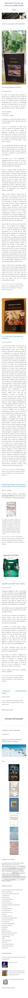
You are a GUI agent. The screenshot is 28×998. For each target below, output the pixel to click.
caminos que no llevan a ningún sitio (10, 893)
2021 (10, 864)
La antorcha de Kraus (7, 916)
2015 (12, 863)
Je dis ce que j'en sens (7, 912)
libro (11, 873)
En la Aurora (5, 906)
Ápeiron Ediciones (10, 471)
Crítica (22, 866)
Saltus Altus (4, 942)
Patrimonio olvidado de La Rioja (9, 932)
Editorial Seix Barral (14, 869)
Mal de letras (5, 927)
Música (24, 877)
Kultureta (4, 914)
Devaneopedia (5, 734)
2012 (3, 863)
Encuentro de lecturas (7, 908)
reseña (21, 285)
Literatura (22, 873)
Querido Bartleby (6, 936)
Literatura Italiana (12, 877)
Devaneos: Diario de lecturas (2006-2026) (14, 4)
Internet (4, 873)
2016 (15, 863)
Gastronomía (16, 871)
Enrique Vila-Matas (6, 910)
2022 (17, 284)
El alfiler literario (5, 897)
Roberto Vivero (5, 287)
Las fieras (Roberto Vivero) (11, 87)
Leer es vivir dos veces (7, 919)
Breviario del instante (7, 891)
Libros (8, 285)
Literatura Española (14, 285)
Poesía (3, 879)
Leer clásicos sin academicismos (9, 917)
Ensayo (21, 869)
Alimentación (13, 866)
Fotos (3, 871)
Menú (14, 9)
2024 (19, 864)
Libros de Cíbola (5, 921)
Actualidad (5, 866)
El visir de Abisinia (20, 497)
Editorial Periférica (6, 869)
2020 (7, 864)
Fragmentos (8, 871)
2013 (6, 863)
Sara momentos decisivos (8, 944)
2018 (17, 675)
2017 (18, 863)
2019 (3, 864)
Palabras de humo (6, 931)
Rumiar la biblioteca (6, 940)
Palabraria (4, 929)
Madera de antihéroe (7, 925)
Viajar (23, 879)
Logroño (19, 878)
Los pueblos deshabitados (8, 923)
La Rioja (7, 873)
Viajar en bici (5, 947)
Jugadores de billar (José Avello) (13, 584)
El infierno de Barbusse (7, 899)
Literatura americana (6, 874)
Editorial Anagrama (21, 868)
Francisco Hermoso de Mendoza (14, 538)
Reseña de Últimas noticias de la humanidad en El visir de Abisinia (14, 485)
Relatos (21, 540)
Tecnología (18, 879)
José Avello (7, 677)
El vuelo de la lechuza (7, 903)
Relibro (3, 938)
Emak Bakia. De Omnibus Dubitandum (11, 904)
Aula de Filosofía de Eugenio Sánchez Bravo (12, 889)
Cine (18, 866)
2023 (17, 469)
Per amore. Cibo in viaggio (8, 934)
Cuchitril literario (5, 895)
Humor (21, 871)
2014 (9, 863)
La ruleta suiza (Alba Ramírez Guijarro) (12, 337)
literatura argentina (15, 874)
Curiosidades (5, 868)
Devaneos (12, 868)
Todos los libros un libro (7, 946)
